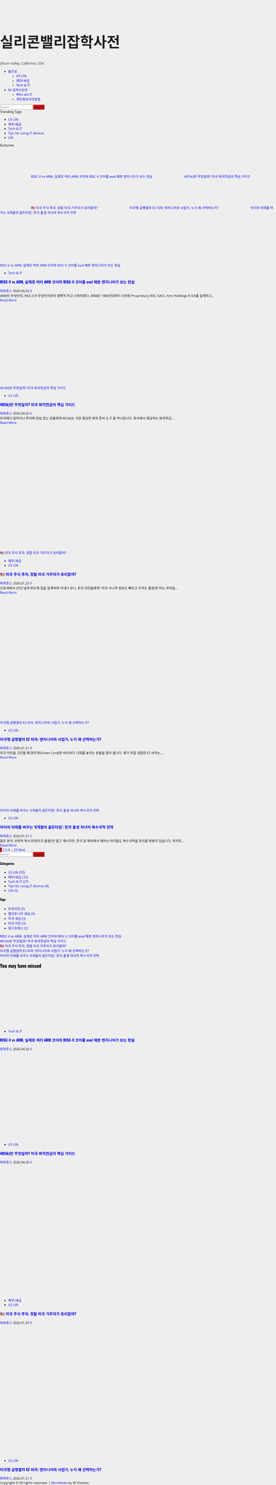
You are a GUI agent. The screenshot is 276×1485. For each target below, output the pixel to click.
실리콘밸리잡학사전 (60, 40)
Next (21, 850)
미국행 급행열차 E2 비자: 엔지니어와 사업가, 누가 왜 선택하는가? (174, 208)
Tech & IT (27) (18, 881)
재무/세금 (22, 80)
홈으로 (12, 71)
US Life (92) (16, 872)
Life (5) (13, 890)
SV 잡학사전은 (18, 90)
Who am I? (24, 94)
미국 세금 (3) (17, 918)
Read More (8, 300)
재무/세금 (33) (18, 877)
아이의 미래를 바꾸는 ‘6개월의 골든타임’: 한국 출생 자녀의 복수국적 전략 (49, 810)
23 (15, 850)
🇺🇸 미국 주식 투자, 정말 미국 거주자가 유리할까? (64, 208)
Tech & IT (23, 85)
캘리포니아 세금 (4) (21, 913)
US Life (21, 76)
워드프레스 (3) (18, 928)
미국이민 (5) (16, 909)
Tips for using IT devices (26, 133)
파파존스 (6, 291)
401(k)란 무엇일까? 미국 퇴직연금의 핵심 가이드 (217, 176)
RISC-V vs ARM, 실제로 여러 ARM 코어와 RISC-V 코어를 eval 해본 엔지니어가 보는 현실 (92, 176)
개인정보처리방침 (28, 99)
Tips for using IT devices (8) (28, 886)
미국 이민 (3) (17, 923)
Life (10, 137)
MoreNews (59, 1483)
